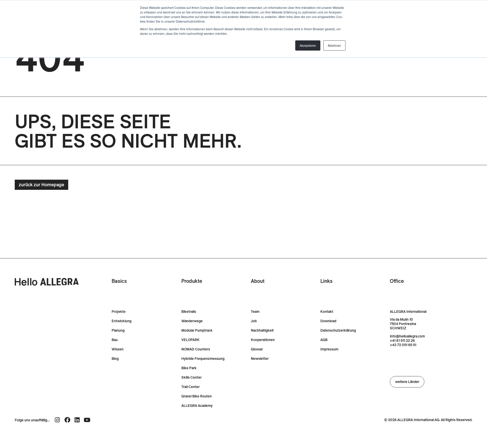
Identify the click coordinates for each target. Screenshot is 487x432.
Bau (115, 340)
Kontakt (326, 312)
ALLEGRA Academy (197, 406)
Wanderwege (192, 321)
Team (255, 312)
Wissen (118, 349)
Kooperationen (263, 340)
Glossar (257, 349)
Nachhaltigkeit (262, 330)
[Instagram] (57, 420)
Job (254, 321)
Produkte (191, 281)
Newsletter (260, 359)
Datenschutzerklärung (338, 330)
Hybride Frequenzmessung (202, 359)
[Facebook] (67, 420)
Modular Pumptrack (197, 330)
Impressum (329, 349)
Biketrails (188, 312)
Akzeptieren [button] (308, 45)
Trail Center (190, 387)
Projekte (119, 312)
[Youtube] (87, 420)
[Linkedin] (77, 420)
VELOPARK (190, 340)
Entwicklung (121, 321)
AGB (323, 340)
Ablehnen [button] (334, 45)
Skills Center (191, 377)
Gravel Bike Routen (196, 396)
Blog (115, 359)
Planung (118, 330)
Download (328, 321)
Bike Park (189, 368)
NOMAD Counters (195, 349)
